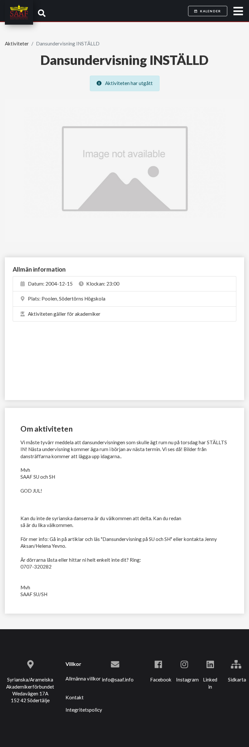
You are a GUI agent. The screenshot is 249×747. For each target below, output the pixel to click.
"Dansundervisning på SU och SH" (136, 539)
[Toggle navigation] (238, 11)
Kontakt (74, 697)
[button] (41, 13)
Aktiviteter (17, 43)
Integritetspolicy (83, 710)
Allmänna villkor (83, 678)
